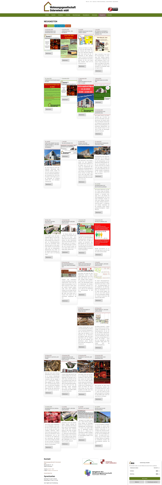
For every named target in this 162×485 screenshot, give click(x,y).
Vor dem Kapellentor (59, 26)
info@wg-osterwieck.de (52, 470)
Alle (45, 26)
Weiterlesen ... (49, 53)
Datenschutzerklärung (101, 1)
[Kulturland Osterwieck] (90, 464)
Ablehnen (137, 482)
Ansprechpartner (48, 473)
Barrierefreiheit (115, 1)
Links (91, 1)
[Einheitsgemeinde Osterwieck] (109, 463)
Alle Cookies (144, 478)
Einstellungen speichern (153, 482)
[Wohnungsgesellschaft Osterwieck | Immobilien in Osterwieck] (62, 6)
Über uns (87, 1)
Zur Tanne (68, 26)
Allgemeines (51, 26)
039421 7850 (51, 469)
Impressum (95, 1)
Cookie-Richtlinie (109, 1)
